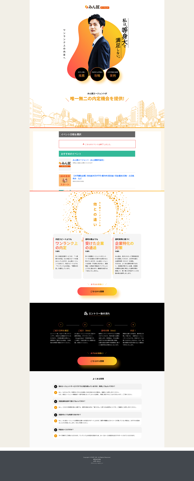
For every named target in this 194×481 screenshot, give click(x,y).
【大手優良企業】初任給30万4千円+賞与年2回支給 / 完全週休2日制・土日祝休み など (103, 177)
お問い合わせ (97, 461)
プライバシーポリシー (97, 463)
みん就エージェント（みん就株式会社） (89, 160)
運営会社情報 (97, 459)
